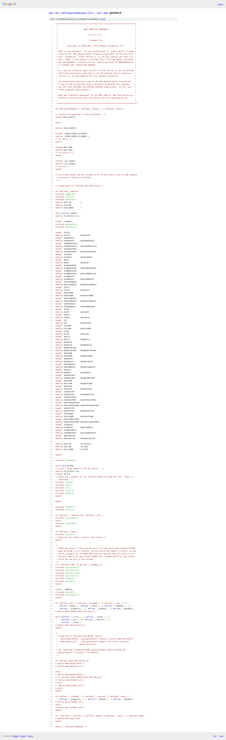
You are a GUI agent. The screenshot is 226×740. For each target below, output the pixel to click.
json (221, 736)
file (102, 19)
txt (215, 736)
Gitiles (15, 736)
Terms (30, 736)
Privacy (23, 736)
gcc (57, 12)
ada (105, 12)
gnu (51, 12)
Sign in (220, 4)
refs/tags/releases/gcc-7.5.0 (76, 12)
